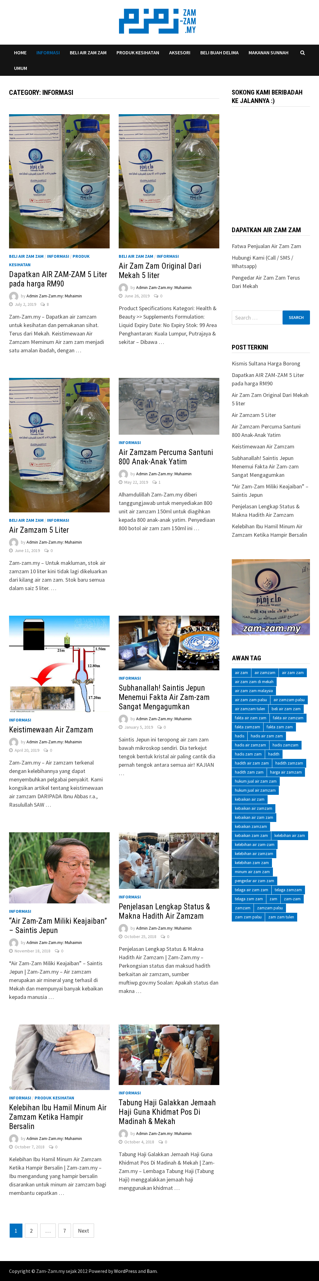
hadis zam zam (248, 754)
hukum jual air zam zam (256, 781)
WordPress (125, 1271)
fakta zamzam (247, 727)
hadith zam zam (249, 772)
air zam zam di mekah (254, 681)
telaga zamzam (288, 889)
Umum (20, 68)
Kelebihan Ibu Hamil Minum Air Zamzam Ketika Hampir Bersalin (58, 1117)
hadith (273, 754)
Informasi (48, 52)
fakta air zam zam (250, 718)
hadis (239, 736)
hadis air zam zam (267, 736)
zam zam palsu (248, 917)
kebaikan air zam (249, 799)
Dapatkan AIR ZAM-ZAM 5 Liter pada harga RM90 (58, 279)
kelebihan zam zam (252, 862)
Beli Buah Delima (219, 52)
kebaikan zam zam (251, 835)
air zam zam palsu (251, 699)
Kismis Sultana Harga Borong (266, 363)
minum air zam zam (252, 871)
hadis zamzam (285, 745)
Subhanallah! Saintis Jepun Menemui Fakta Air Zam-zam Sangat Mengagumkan (164, 697)
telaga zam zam (249, 899)
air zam (241, 672)
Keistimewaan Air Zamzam (51, 729)
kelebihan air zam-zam (254, 844)
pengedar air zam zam (254, 880)
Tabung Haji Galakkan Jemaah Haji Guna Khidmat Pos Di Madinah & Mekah (167, 1112)
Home (20, 52)
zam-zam (292, 899)
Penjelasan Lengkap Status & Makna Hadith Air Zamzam (164, 911)
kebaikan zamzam (251, 826)
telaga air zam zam (251, 889)
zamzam (242, 908)
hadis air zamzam (250, 745)
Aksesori (179, 52)
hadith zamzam (289, 763)
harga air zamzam (286, 772)
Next (83, 1230)
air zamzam (265, 672)
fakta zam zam (280, 727)
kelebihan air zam (289, 835)
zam (273, 899)
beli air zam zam (286, 708)
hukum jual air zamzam (255, 790)
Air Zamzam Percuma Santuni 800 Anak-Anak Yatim (166, 457)
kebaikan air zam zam (254, 817)
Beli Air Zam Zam (88, 52)
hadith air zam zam (252, 763)
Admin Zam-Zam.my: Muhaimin (54, 296)
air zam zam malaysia (254, 690)
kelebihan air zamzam (254, 853)
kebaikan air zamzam (253, 808)
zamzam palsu (270, 908)
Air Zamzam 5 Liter (39, 530)
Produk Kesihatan (138, 52)
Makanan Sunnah (268, 52)
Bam (152, 1271)
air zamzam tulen (250, 708)
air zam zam (293, 672)
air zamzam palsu (289, 699)
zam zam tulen (281, 917)
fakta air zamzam (288, 718)
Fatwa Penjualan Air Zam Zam (266, 246)
